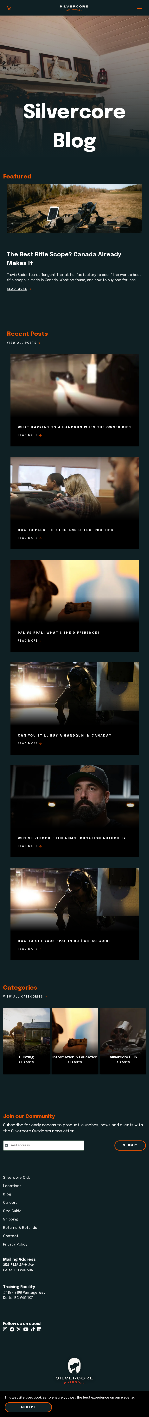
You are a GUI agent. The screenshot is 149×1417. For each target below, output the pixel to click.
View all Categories (23, 996)
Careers (10, 1203)
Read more (28, 435)
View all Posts (22, 343)
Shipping (10, 1219)
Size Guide (12, 1211)
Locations (12, 1186)
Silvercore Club (17, 1178)
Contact (11, 1236)
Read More (17, 289)
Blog (7, 1194)
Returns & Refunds (20, 1228)
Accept (28, 1407)
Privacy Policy (15, 1244)
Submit (130, 1145)
